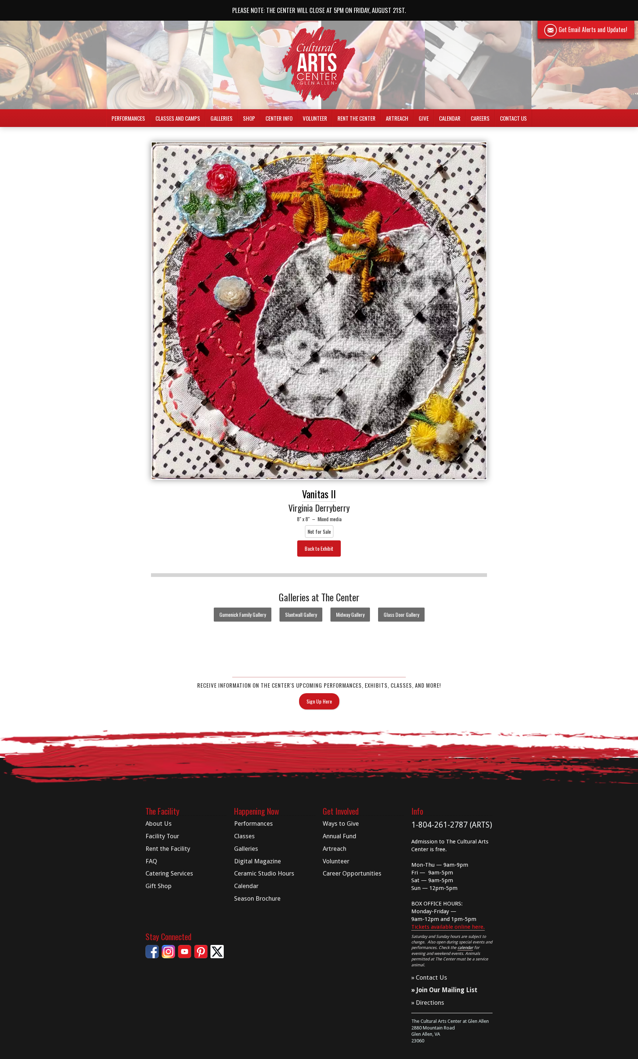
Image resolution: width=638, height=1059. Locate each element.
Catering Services (169, 873)
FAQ (151, 861)
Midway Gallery (350, 614)
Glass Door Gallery (401, 614)
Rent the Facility (167, 848)
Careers (480, 118)
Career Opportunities (352, 873)
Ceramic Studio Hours (264, 873)
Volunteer (315, 118)
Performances (253, 823)
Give (424, 118)
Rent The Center (356, 118)
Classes (244, 836)
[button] (128, 118)
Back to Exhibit (319, 548)
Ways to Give (341, 823)
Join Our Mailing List (446, 990)
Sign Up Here (319, 701)
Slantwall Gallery (301, 614)
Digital (257, 861)
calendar (465, 947)
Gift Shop (158, 886)
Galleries (246, 848)
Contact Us (513, 118)
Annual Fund (339, 836)
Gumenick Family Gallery (242, 614)
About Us (158, 823)
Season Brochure (257, 898)
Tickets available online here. (448, 927)
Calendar (449, 118)
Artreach (397, 118)
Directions (430, 1002)
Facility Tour (162, 836)
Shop (249, 118)
